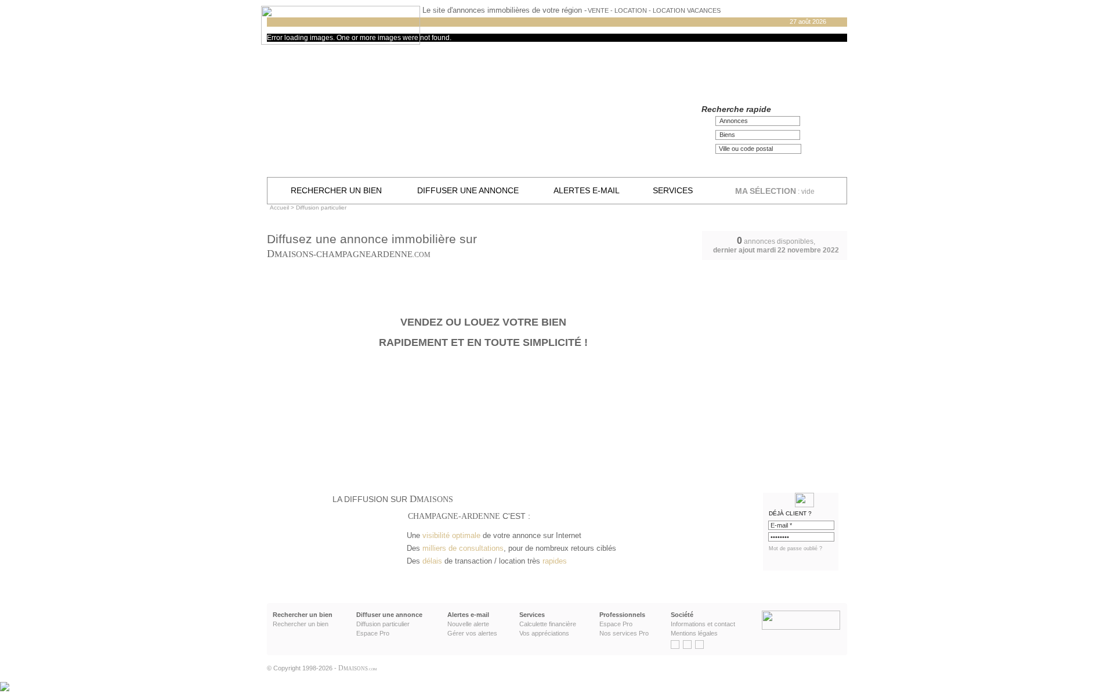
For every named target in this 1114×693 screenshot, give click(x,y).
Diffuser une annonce (468, 190)
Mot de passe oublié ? (795, 548)
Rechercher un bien (336, 190)
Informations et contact (703, 623)
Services (673, 190)
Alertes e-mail (587, 190)
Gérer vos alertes (472, 633)
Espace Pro (372, 633)
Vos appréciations (544, 633)
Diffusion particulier (383, 623)
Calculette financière (547, 623)
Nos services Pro (624, 633)
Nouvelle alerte (468, 623)
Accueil (279, 207)
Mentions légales (694, 633)
